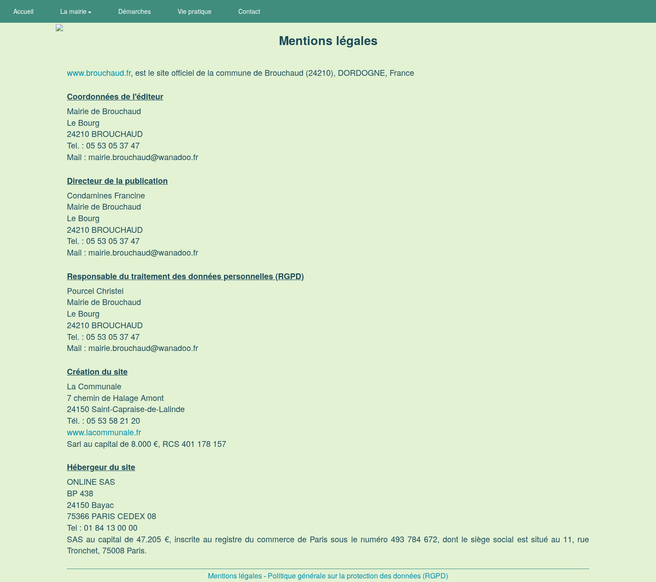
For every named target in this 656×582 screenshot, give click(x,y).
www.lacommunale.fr (104, 432)
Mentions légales (235, 575)
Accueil (23, 11)
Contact (249, 11)
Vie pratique (195, 11)
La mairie (74, 11)
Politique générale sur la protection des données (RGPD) (358, 575)
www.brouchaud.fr (99, 72)
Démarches (134, 11)
